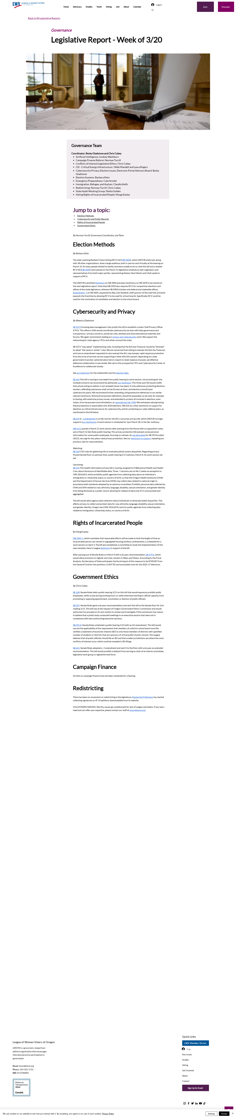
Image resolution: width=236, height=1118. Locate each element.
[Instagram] (184, 1103)
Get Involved (188, 1070)
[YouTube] (200, 1103)
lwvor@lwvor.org (26, 1066)
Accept (224, 1113)
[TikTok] (204, 1103)
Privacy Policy (108, 1113)
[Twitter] (192, 1103)
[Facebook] (188, 1103)
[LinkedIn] (196, 1103)
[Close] (232, 1113)
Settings (211, 1113)
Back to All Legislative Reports (44, 18)
